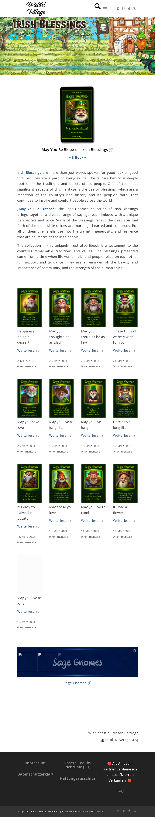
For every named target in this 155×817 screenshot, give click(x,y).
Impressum (35, 762)
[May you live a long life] (61, 398)
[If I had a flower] (125, 483)
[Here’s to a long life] (125, 398)
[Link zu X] (135, 8)
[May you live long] (93, 398)
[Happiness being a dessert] (29, 307)
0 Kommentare (26, 366)
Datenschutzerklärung (38, 774)
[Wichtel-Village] (35, 8)
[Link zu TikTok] (129, 8)
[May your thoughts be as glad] (61, 307)
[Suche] (96, 8)
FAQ (120, 790)
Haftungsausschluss (79, 778)
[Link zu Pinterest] (118, 8)
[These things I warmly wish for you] (125, 307)
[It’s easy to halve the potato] (29, 483)
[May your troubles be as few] (93, 307)
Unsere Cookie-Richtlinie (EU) (77, 765)
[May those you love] (61, 483)
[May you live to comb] (93, 483)
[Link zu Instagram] (123, 8)
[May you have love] (29, 398)
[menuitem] (96, 8)
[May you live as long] (29, 574)
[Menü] (105, 8)
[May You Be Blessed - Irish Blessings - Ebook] (77, 115)
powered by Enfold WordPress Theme (84, 811)
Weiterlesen (27, 350)
